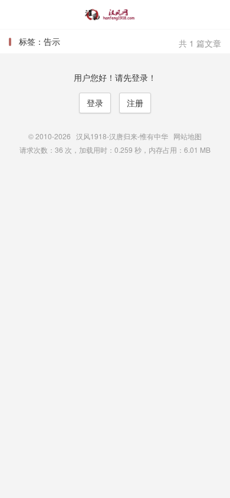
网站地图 (187, 136)
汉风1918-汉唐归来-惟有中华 (115, 15)
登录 (95, 103)
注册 (135, 103)
